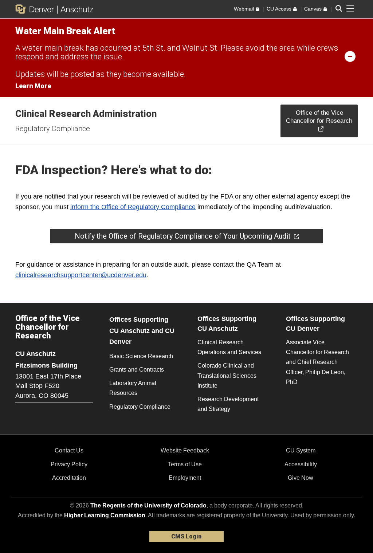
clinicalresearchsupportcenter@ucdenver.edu (80, 275)
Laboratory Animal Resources (132, 388)
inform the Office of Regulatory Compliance (133, 207)
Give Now (300, 478)
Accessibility (300, 464)
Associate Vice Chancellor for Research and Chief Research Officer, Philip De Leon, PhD (317, 362)
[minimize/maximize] (350, 56)
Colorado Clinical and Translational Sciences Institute (226, 375)
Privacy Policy (69, 464)
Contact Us (69, 450)
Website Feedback (185, 450)
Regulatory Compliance (52, 128)
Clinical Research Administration (86, 113)
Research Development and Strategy (228, 404)
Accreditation (69, 478)
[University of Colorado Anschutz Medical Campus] (75, 9)
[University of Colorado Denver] (36, 9)
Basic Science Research (141, 356)
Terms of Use (185, 464)
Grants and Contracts (136, 369)
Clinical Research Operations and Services (229, 347)
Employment (185, 478)
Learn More (33, 86)
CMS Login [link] (186, 536)
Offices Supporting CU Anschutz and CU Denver (141, 330)
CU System (300, 450)
